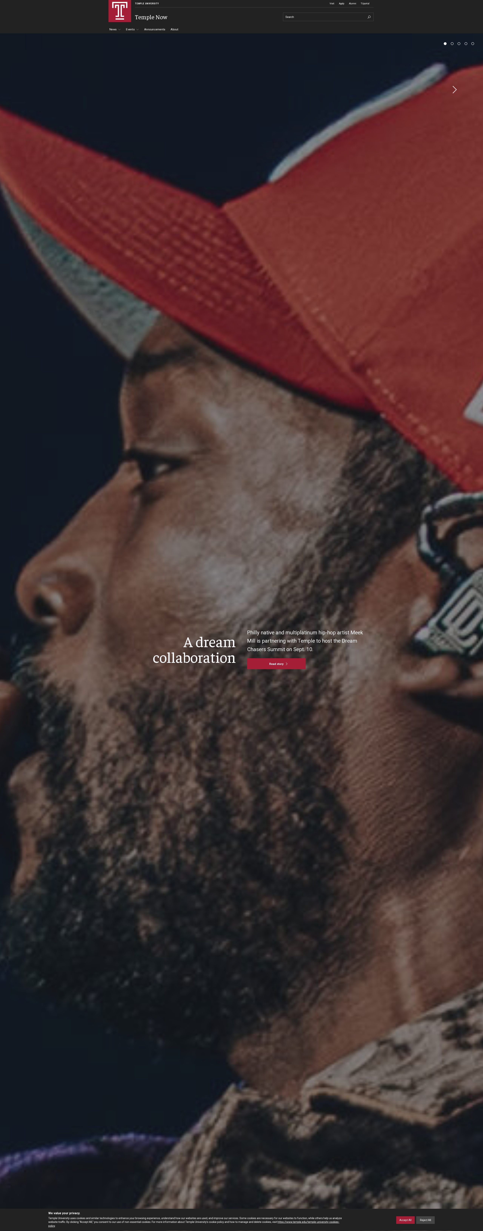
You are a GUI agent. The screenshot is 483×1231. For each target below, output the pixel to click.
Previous (29, 89)
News (113, 29)
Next (453, 89)
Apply (341, 3)
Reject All (425, 1220)
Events (130, 29)
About (174, 29)
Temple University (147, 3)
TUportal (365, 3)
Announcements (154, 29)
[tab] (445, 43)
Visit (332, 3)
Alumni (352, 3)
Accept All (405, 1220)
